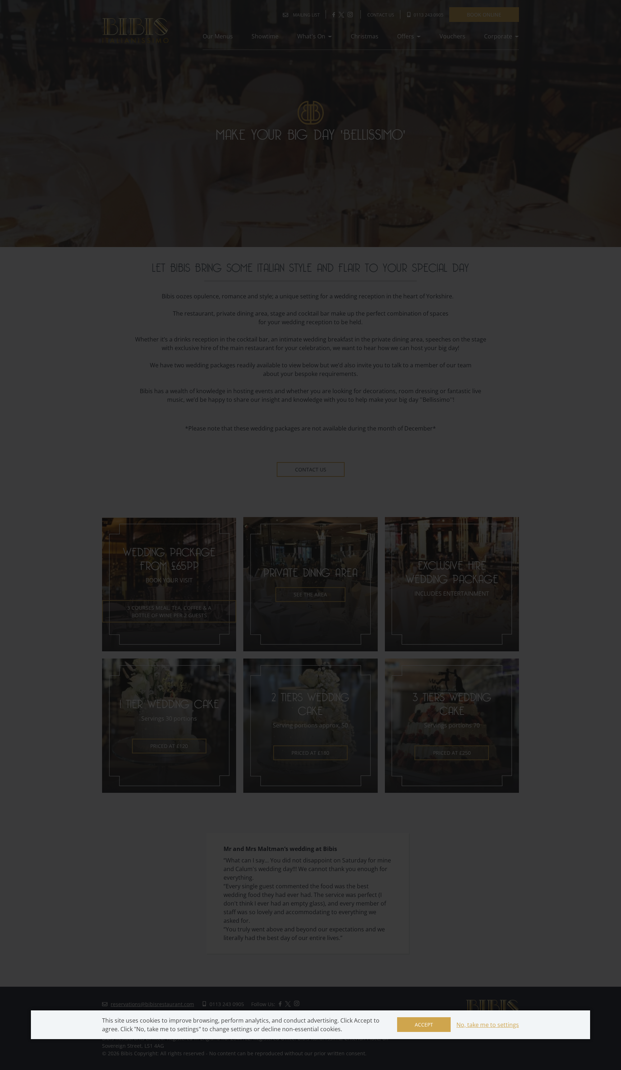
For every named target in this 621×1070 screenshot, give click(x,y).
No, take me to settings (487, 1025)
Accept (424, 1024)
